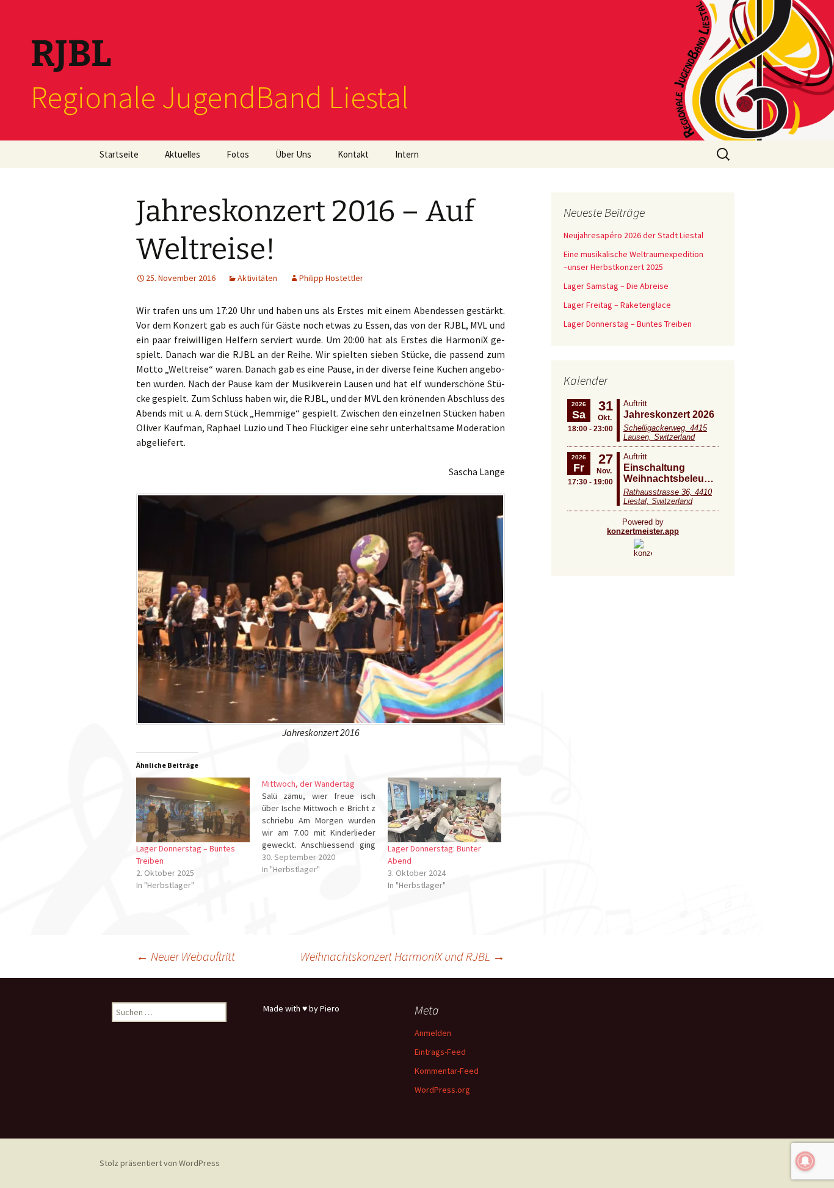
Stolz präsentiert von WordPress (160, 1162)
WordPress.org (442, 1089)
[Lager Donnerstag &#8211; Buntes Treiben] (193, 810)
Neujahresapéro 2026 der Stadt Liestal (633, 235)
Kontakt (353, 154)
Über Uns (293, 154)
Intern (407, 154)
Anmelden (433, 1032)
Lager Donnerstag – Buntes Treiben (628, 323)
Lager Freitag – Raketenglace (617, 304)
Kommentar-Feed (447, 1070)
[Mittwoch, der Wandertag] (325, 826)
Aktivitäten (257, 277)
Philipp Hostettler (331, 277)
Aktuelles (182, 154)
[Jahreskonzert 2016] (320, 608)
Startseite (119, 154)
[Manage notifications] (805, 1161)
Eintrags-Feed (440, 1051)
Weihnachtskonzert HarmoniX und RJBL (402, 956)
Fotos (238, 154)
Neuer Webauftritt (185, 956)
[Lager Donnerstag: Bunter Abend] (444, 810)
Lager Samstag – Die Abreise (616, 285)
